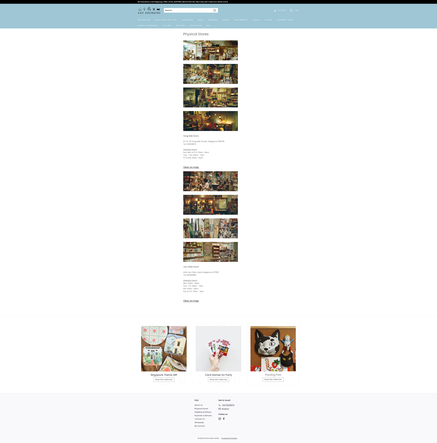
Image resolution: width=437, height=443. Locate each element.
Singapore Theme (285, 20)
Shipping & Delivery (203, 412)
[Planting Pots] (273, 348)
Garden (225, 20)
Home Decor (187, 20)
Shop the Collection (164, 379)
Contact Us (200, 419)
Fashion (256, 20)
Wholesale (199, 422)
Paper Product (241, 20)
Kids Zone (180, 26)
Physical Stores (201, 408)
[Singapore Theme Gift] (164, 349)
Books (201, 20)
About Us (199, 405)
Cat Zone (167, 26)
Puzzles (268, 20)
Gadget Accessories (148, 26)
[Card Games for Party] (218, 349)
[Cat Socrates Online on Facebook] (224, 418)
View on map (191, 167)
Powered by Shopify (229, 438)
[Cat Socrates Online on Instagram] (219, 418)
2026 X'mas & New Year (166, 20)
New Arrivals (144, 20)
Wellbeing (213, 20)
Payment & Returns (203, 415)
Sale (208, 26)
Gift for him (196, 26)
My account (200, 426)
